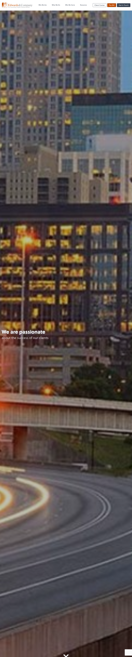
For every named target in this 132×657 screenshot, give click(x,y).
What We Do (56, 5)
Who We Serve (70, 5)
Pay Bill (111, 5)
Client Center (99, 5)
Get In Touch (124, 5)
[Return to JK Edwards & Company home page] (17, 5)
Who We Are (43, 5)
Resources (83, 5)
